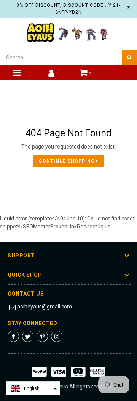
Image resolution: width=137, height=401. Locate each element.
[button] (33, 388)
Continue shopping (67, 161)
